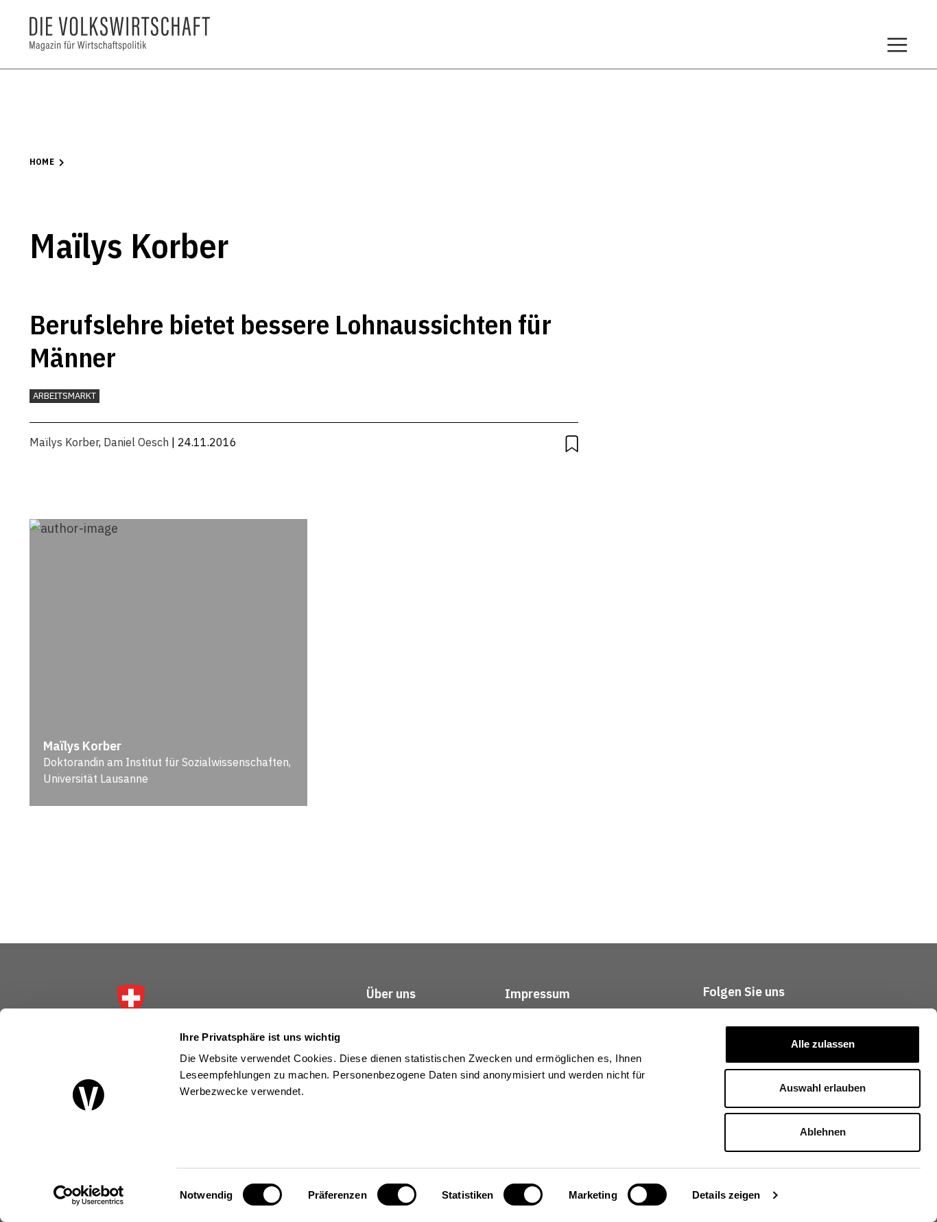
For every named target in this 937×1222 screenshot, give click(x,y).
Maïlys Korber (64, 442)
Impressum (537, 994)
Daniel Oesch (136, 442)
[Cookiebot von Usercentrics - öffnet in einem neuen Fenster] (89, 1195)
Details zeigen (726, 1195)
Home (41, 162)
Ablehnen (823, 1132)
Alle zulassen (823, 1044)
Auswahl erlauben (822, 1088)
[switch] (396, 1195)
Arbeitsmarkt (64, 396)
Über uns (391, 994)
